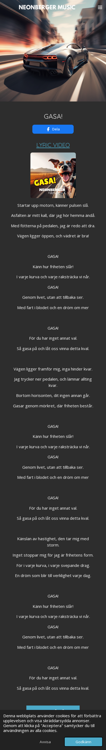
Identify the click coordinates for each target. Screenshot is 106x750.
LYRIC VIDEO (53, 144)
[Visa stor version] (53, 175)
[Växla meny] (100, 7)
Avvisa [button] (45, 741)
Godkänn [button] (83, 741)
